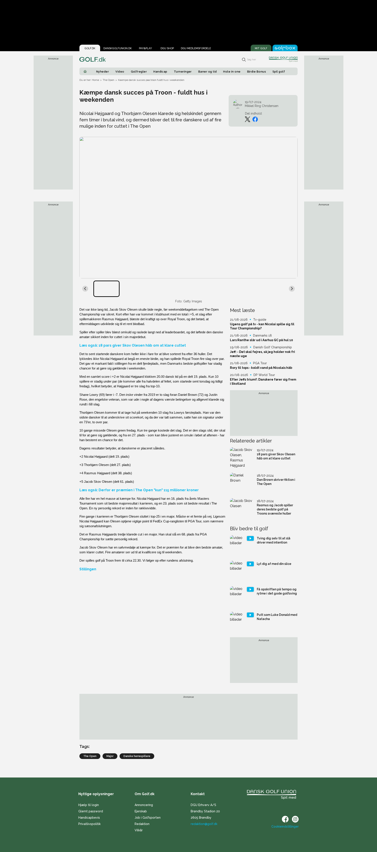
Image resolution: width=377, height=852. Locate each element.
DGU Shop (167, 48)
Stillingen (87, 569)
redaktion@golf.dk (204, 824)
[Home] (85, 71)
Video (119, 71)
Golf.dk (89, 48)
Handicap (160, 71)
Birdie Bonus (256, 71)
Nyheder (102, 71)
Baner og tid (207, 71)
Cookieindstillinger (285, 826)
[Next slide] (292, 289)
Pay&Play (145, 48)
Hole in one (231, 71)
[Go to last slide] (85, 289)
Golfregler (139, 71)
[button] (106, 289)
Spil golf (278, 71)
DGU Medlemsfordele (196, 48)
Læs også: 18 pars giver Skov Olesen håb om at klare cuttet (132, 345)
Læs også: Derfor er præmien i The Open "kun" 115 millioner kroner (139, 490)
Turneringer (183, 71)
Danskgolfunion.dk (117, 48)
